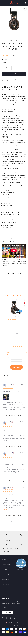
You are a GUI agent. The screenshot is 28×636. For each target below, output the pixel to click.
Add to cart (14, 74)
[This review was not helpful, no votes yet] (23, 415)
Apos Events (5, 587)
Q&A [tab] (17, 334)
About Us (4, 559)
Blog (3, 562)
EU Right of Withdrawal (7, 574)
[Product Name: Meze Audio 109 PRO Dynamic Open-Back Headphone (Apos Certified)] (14, 311)
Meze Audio (14, 40)
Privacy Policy (5, 569)
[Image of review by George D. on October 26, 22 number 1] (6, 397)
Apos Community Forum (14, 273)
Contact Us (4, 589)
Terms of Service (6, 572)
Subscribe (7, 612)
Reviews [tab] (11, 334)
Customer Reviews (6, 564)
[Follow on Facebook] (2, 618)
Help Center (5, 567)
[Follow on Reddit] (10, 618)
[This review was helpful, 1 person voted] (20, 415)
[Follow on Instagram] (6, 618)
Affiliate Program (6, 582)
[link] (21, 564)
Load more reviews (14, 522)
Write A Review (16, 367)
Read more (6, 474)
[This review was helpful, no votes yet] (20, 446)
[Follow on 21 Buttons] (14, 618)
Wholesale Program (6, 579)
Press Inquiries (5, 584)
